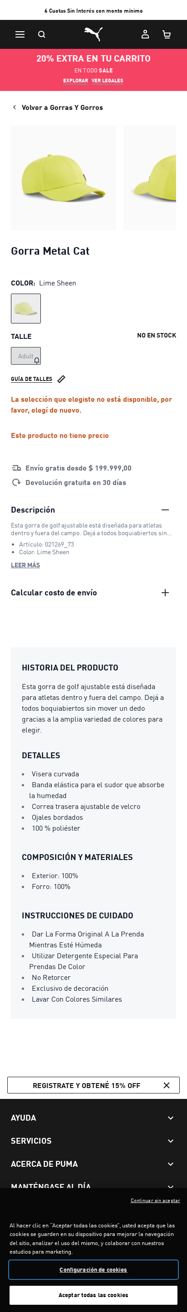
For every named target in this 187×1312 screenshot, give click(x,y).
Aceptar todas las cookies (93, 1294)
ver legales (107, 80)
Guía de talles (31, 379)
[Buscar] (42, 34)
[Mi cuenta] (145, 34)
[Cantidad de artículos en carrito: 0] (167, 34)
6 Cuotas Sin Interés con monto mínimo (93, 10)
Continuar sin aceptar (155, 1200)
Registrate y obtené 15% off (86, 1085)
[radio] (26, 308)
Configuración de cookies (93, 1269)
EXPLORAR (75, 80)
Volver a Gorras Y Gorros (62, 107)
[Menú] (20, 34)
